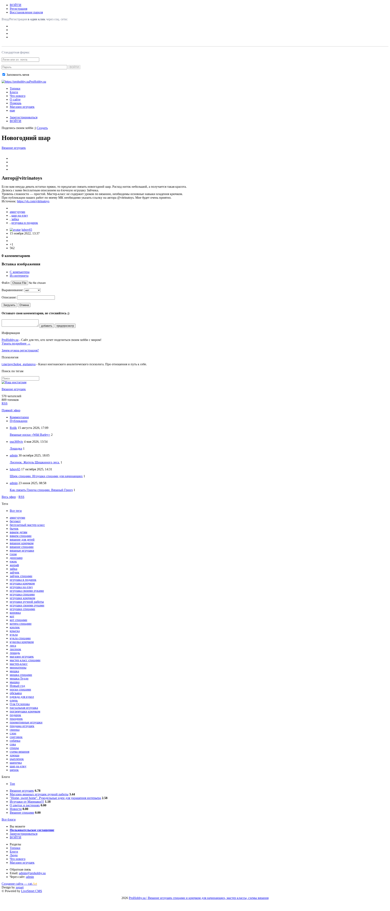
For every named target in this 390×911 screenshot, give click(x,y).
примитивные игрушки (26, 722)
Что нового (17, 96)
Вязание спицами (22, 812)
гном (13, 554)
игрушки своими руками (27, 605)
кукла (14, 634)
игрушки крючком (22, 598)
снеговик (16, 737)
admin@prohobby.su (32, 873)
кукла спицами (20, 638)
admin (14, 455)
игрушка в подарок (24, 222)
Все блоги (9, 819)
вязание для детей (22, 539)
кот (12, 616)
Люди (14, 855)
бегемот (15, 521)
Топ (12, 783)
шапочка (16, 762)
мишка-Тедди (19, 678)
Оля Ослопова (20, 704)
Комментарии (19, 417)
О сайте (15, 99)
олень (14, 700)
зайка (15, 219)
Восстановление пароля (26, 12)
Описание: (9, 297)
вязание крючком (22, 543)
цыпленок (17, 759)
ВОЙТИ (15, 5)
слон (13, 733)
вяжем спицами (20, 536)
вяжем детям (18, 532)
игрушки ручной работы (27, 601)
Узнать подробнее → (16, 343)
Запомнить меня (17, 74)
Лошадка (16, 448)
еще (12, 110)
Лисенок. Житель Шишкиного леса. (35, 462)
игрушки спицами (22, 609)
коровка (15, 612)
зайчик (14, 572)
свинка (15, 729)
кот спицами (18, 620)
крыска (15, 631)
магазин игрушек (22, 656)
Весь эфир (9, 497)
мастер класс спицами (25, 660)
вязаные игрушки (22, 550)
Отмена (24, 305)
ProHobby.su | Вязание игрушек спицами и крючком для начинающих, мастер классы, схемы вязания (199, 898)
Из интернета (19, 275)
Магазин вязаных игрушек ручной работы (39, 794)
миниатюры (18, 667)
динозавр (16, 558)
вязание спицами (22, 547)
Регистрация (18, 8)
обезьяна (16, 693)
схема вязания (19, 751)
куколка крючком (22, 642)
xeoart (20, 887)
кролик (15, 627)
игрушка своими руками (27, 590)
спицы (14, 748)
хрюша (14, 755)
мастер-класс (19, 664)
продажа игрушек (22, 726)
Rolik (13, 427)
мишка (14, 671)
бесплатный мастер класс (27, 525)
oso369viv (16, 441)
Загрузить (9, 305)
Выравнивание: (12, 290)
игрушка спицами (22, 594)
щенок (14, 770)
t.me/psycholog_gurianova (19, 364)
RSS (5, 403)
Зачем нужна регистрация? (20, 350)
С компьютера (19, 272)
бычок (14, 528)
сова (13, 744)
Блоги (14, 92)
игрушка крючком (22, 583)
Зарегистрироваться (23, 117)
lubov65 (27, 229)
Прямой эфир (11, 410)
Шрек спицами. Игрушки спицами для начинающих (46, 476)
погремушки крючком (25, 711)
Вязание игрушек (14, 148)
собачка (15, 740)
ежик (13, 561)
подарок (15, 715)
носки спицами (20, 689)
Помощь (15, 103)
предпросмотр (65, 325)
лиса (13, 645)
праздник (16, 718)
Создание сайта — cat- (19, 883)
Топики (15, 88)
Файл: (6, 282)
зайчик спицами (21, 576)
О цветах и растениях (25, 805)
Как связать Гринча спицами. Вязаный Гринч (41, 490)
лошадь (15, 653)
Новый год (17, 686)
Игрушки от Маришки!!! (27, 801)
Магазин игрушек (22, 106)
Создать (42, 128)
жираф (14, 565)
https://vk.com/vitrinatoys (33, 201)
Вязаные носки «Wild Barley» (30, 434)
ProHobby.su (10, 340)
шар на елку (19, 215)
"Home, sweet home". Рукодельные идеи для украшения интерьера (55, 798)
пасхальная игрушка (24, 707)
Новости (16, 809)
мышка (15, 682)
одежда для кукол (22, 696)
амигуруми (17, 212)
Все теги (16, 510)
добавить (46, 325)
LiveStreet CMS (31, 891)
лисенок (15, 649)
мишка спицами (21, 675)
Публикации (18, 421)
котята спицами (20, 623)
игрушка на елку (21, 587)
